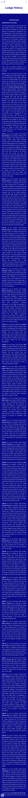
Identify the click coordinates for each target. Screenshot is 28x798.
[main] (14, 7)
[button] (1, 2)
